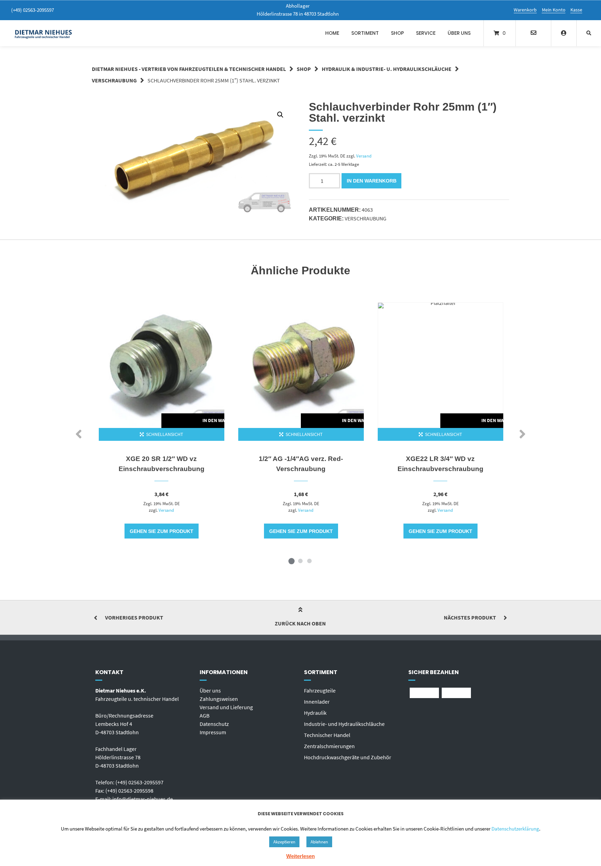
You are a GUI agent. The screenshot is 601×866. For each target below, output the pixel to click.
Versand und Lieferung (226, 707)
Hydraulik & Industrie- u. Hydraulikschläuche (386, 68)
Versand (363, 156)
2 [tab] (300, 560)
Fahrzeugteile (320, 690)
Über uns (459, 33)
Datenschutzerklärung (515, 828)
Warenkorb (525, 10)
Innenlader (317, 701)
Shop (397, 33)
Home (332, 33)
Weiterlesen (300, 856)
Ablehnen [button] (319, 842)
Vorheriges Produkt (134, 617)
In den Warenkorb (371, 181)
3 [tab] (309, 560)
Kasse (576, 10)
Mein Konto (554, 10)
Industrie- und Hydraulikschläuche (344, 723)
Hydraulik (315, 712)
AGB (204, 715)
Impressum (213, 732)
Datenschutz (214, 723)
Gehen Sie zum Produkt (161, 531)
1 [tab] (291, 560)
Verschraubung (114, 80)
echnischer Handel (328, 734)
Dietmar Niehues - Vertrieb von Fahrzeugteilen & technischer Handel (189, 68)
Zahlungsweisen (219, 698)
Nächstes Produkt (470, 617)
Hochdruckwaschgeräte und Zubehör (347, 757)
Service (425, 33)
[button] (280, 114)
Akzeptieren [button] (284, 842)
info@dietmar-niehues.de (142, 798)
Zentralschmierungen (329, 746)
